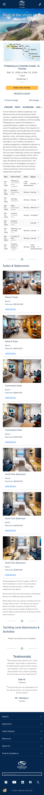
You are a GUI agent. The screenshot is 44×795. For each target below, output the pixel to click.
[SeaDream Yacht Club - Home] (22, 765)
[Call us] (39, 4)
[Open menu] (4, 4)
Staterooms (28, 107)
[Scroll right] (41, 107)
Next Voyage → (35, 100)
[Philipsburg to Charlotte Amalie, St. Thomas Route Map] (22, 52)
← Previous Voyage (10, 100)
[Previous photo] (5, 284)
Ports (17, 107)
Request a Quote (22, 93)
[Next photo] (39, 284)
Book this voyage (22, 88)
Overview (8, 107)
